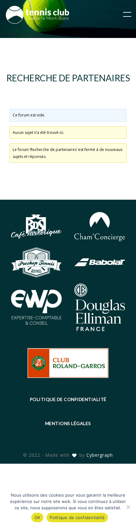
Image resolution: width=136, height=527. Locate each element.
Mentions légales (68, 423)
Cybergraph (99, 455)
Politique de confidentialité (68, 399)
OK (37, 517)
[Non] (128, 507)
